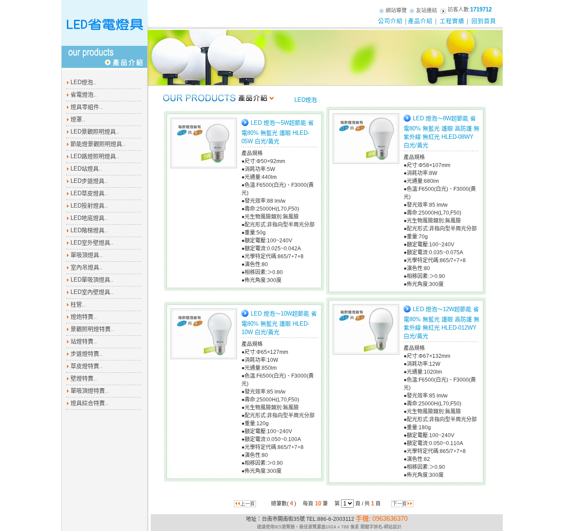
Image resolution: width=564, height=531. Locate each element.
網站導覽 (396, 10)
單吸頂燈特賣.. (89, 390)
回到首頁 (483, 21)
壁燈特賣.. (83, 378)
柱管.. (77, 304)
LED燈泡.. (83, 82)
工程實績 (452, 21)
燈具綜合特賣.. (89, 403)
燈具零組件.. (86, 107)
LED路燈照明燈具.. (94, 156)
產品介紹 (420, 21)
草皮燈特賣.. (86, 366)
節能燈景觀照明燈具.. (98, 144)
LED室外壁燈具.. (92, 242)
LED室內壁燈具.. (92, 292)
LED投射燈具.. (89, 205)
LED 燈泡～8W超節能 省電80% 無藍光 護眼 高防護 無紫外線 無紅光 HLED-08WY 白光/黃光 (441, 132)
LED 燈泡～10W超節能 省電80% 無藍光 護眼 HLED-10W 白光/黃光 (279, 322)
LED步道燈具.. (89, 181)
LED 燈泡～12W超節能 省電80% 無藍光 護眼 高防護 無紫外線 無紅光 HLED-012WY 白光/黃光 (441, 322)
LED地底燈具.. (89, 218)
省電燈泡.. (83, 94)
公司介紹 (390, 21)
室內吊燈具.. (86, 267)
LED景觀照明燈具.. (94, 131)
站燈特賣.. (83, 341)
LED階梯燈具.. (89, 230)
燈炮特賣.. (83, 316)
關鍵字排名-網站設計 (380, 526)
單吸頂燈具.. (86, 255)
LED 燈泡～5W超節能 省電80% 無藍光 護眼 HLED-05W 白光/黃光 (277, 131)
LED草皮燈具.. (89, 193)
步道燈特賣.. (86, 353)
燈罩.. (77, 119)
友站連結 (426, 10)
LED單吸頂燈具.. (92, 279)
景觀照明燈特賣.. (92, 329)
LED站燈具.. (86, 168)
